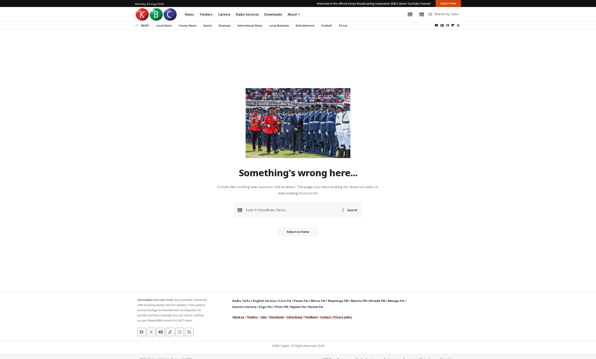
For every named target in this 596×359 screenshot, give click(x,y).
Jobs (263, 317)
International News (249, 25)
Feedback (311, 317)
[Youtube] (160, 332)
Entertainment (305, 25)
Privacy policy (342, 317)
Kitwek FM (377, 301)
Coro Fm (284, 301)
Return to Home (298, 232)
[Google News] (442, 25)
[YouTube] (436, 25)
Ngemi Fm (298, 307)
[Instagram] (180, 332)
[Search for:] (292, 210)
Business (224, 25)
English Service (264, 301)
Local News (164, 25)
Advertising (294, 317)
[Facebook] (141, 332)
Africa (343, 25)
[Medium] (447, 25)
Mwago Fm (396, 301)
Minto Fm (318, 301)
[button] (400, 14)
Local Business (279, 25)
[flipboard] (453, 25)
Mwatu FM (359, 301)
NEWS (145, 25)
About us (238, 317)
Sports (207, 25)
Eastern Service (244, 307)
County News (187, 25)
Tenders (252, 317)
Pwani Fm (301, 301)
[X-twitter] (151, 332)
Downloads (276, 317)
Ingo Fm (265, 307)
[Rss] (458, 25)
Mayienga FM (338, 301)
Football (326, 25)
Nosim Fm (315, 307)
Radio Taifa (241, 301)
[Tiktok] (170, 332)
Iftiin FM (281, 307)
